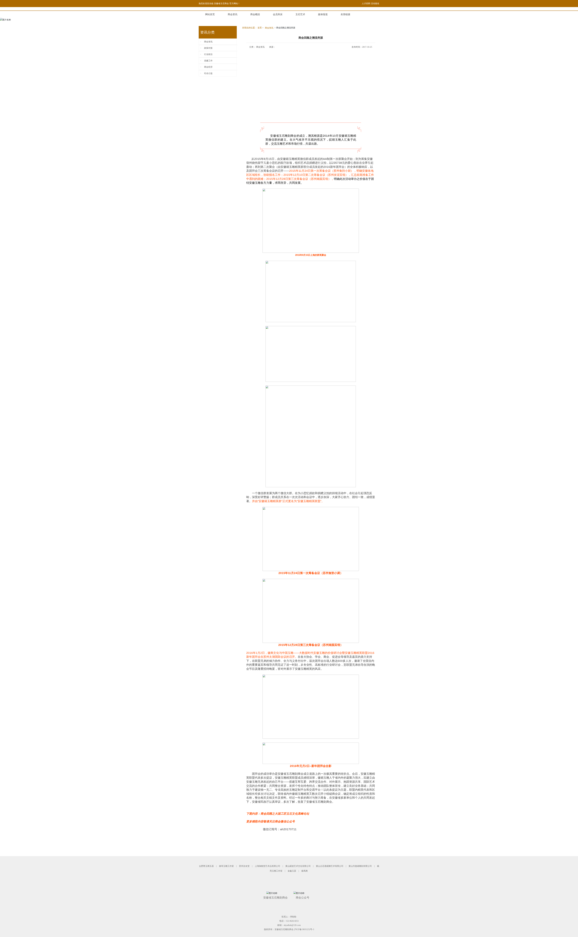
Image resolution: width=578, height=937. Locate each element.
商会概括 (255, 14)
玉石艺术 (300, 14)
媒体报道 (323, 14)
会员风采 (278, 14)
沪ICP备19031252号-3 (304, 929)
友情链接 (345, 14)
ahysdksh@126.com (292, 925)
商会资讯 (232, 14)
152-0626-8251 (292, 921)
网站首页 (210, 14)
